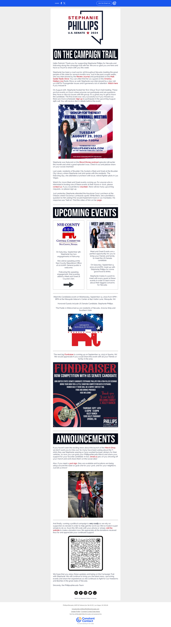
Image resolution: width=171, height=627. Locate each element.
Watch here (113, 83)
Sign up (79, 99)
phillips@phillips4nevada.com (84, 614)
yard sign (73, 463)
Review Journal (83, 76)
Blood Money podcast (89, 162)
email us (93, 457)
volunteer (84, 187)
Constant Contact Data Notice (90, 611)
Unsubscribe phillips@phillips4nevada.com (85, 609)
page (99, 200)
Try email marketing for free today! (85, 623)
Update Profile (75, 611)
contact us (57, 187)
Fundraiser (69, 354)
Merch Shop (110, 448)
